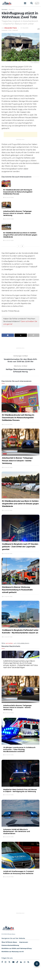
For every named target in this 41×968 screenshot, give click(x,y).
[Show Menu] (25, 3)
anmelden (9, 643)
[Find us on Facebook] (2, 962)
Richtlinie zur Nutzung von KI (13, 951)
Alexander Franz (10, 28)
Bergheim (6, 539)
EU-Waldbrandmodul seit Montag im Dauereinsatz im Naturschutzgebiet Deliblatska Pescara (17, 192)
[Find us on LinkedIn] (21, 962)
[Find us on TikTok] (17, 962)
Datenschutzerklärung (10, 945)
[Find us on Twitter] (9, 962)
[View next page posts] (22, 246)
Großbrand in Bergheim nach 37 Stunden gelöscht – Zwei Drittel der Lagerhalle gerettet (20, 546)
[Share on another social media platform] (33, 335)
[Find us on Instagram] (5, 962)
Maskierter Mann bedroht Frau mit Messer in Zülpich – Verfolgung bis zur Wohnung (20, 791)
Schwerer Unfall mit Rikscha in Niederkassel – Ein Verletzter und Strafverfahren (16, 831)
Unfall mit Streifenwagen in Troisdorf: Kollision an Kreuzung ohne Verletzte (18, 872)
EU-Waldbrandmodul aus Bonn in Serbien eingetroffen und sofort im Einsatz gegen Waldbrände (20, 235)
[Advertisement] (20, 134)
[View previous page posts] (18, 246)
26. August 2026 (9, 197)
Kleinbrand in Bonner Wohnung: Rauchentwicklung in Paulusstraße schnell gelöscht (17, 589)
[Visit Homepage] (7, 3)
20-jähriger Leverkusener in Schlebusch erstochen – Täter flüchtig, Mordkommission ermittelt (19, 749)
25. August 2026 (8, 240)
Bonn (5, 410)
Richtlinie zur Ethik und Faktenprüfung (17, 948)
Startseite (4, 9)
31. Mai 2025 (24, 28)
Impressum (23, 942)
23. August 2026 (7, 553)
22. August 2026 (7, 596)
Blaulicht (11, 9)
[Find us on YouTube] (13, 962)
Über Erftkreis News (9, 942)
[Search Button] (31, 3)
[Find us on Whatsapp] (24, 962)
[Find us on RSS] (28, 962)
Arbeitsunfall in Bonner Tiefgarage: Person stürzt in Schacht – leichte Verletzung (17, 213)
